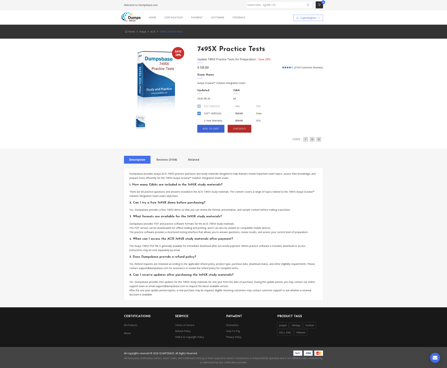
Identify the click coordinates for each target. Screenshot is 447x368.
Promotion (232, 325)
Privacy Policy (233, 337)
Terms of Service (184, 325)
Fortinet (309, 325)
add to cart (211, 128)
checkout (239, 128)
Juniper (283, 325)
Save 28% (264, 59)
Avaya (142, 31)
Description (137, 160)
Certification (173, 17)
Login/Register (308, 17)
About (127, 333)
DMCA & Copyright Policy (189, 337)
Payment (197, 17)
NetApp (296, 325)
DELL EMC (285, 332)
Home (152, 17)
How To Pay (233, 331)
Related (193, 160)
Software (217, 17)
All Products (130, 325)
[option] (155, 79)
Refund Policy (182, 331)
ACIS (153, 31)
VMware (300, 332)
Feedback (239, 17)
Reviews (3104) (166, 160)
